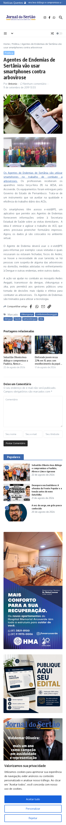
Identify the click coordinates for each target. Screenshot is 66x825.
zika (41, 319)
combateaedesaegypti (46, 314)
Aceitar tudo (33, 799)
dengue (8, 319)
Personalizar (33, 808)
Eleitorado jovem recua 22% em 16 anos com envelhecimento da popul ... (48, 360)
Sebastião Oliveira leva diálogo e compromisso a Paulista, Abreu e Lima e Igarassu (47, 468)
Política (15, 44)
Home (7, 44)
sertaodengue (30, 319)
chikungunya (27, 314)
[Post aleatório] (52, 33)
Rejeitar (33, 818)
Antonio (12, 83)
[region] (33, 792)
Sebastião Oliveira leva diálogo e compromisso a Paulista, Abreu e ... (16, 360)
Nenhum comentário (34, 83)
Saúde (17, 319)
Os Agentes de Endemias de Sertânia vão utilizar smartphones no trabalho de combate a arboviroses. (33, 176)
